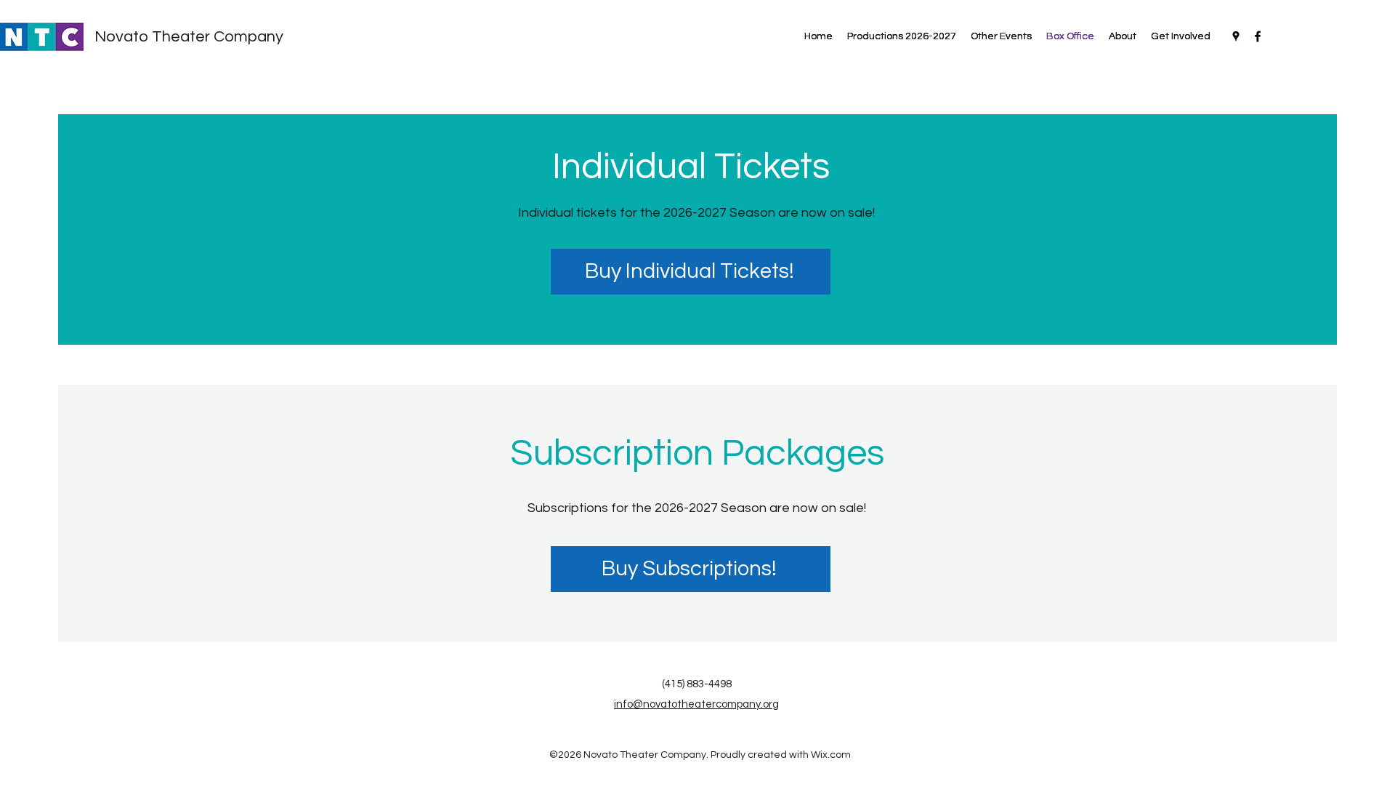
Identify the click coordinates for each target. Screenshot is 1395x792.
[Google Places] (1236, 36)
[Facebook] (1257, 36)
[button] (1001, 36)
